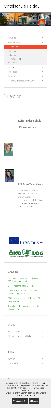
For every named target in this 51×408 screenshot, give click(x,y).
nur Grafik (12, 359)
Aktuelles (12, 38)
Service (11, 76)
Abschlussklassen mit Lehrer (20, 336)
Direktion (12, 51)
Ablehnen (34, 401)
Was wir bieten (14, 42)
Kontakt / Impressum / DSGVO (21, 81)
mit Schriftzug (14, 363)
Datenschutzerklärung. (25, 395)
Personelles (13, 47)
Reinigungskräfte (15, 59)
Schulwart (12, 62)
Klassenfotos (14, 331)
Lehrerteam (13, 55)
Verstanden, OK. (20, 401)
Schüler (11, 67)
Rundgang (12, 72)
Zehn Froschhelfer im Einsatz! (21, 286)
